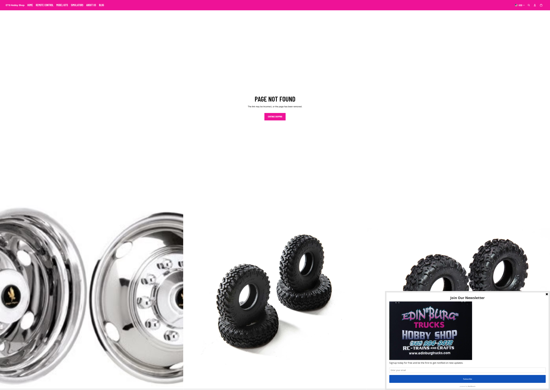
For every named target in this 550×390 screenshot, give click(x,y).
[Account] (535, 5)
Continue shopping (275, 116)
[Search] (529, 5)
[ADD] (178, 384)
